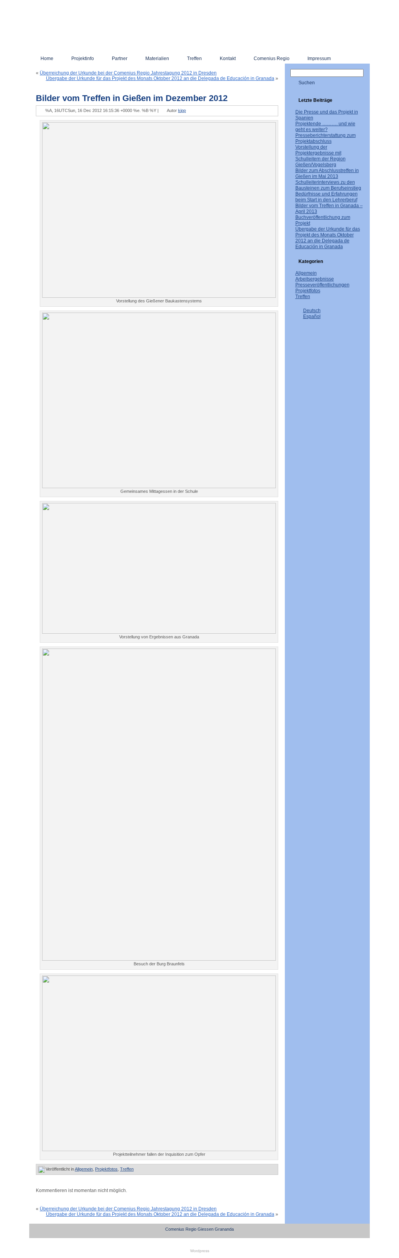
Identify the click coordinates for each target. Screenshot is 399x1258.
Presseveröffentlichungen (322, 285)
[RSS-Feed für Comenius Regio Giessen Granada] (38, 1232)
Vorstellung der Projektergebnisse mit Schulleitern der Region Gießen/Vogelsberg (320, 155)
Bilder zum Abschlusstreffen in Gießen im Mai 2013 (327, 173)
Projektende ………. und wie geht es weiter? (325, 126)
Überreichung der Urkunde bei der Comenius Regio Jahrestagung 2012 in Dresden (128, 73)
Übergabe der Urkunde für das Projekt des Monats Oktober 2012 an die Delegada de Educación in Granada (160, 78)
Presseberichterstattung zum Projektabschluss (325, 138)
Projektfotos (106, 1169)
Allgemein (84, 1169)
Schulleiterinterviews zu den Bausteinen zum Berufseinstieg (328, 185)
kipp (182, 110)
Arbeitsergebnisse (314, 279)
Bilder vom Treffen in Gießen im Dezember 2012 (132, 98)
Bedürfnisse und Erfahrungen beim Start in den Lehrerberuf (326, 197)
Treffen (127, 1169)
